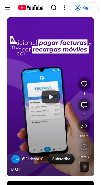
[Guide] (7, 7)
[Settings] (64, 7)
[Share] (84, 125)
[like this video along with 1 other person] (84, 83)
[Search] (54, 7)
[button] (15, 159)
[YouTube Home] (30, 7)
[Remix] (84, 147)
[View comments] (84, 104)
